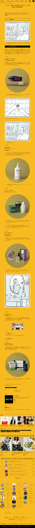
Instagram (15, 400)
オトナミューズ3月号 (14, 387)
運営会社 (20, 523)
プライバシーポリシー (26, 523)
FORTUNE (33, 461)
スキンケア (6, 387)
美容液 (13, 431)
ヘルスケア (15, 431)
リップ (5, 430)
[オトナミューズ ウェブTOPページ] (2, 523)
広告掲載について (17, 523)
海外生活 (18, 431)
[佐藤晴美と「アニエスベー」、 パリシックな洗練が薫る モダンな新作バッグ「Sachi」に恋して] (6, 444)
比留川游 (10, 430)
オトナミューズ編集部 (16, 395)
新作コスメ (12, 430)
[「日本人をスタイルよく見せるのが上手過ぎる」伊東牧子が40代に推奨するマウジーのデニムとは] (17, 444)
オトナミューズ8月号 (3, 431)
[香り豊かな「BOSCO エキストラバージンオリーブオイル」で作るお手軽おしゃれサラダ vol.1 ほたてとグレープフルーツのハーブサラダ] (29, 444)
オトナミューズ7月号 (28, 430)
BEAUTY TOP (17, 390)
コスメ (7, 430)
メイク (19, 430)
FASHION (33, 464)
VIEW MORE (17, 477)
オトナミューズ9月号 (8, 431)
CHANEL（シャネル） (23, 430)
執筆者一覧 (11, 523)
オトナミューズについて (6, 523)
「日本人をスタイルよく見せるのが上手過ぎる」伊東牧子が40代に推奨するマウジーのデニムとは (17, 453)
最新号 (22, 523)
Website (14, 399)
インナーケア (16, 430)
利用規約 (13, 523)
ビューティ (9, 387)
